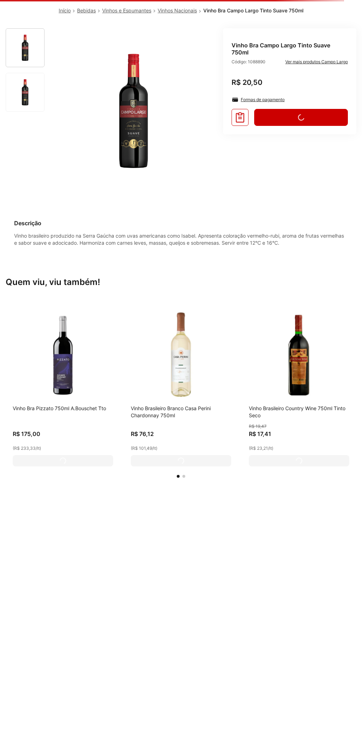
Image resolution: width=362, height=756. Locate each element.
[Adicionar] (63, 460)
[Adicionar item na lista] (240, 117)
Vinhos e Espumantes (126, 10)
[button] (178, 476)
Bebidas (86, 10)
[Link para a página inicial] (65, 10)
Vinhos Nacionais (177, 10)
